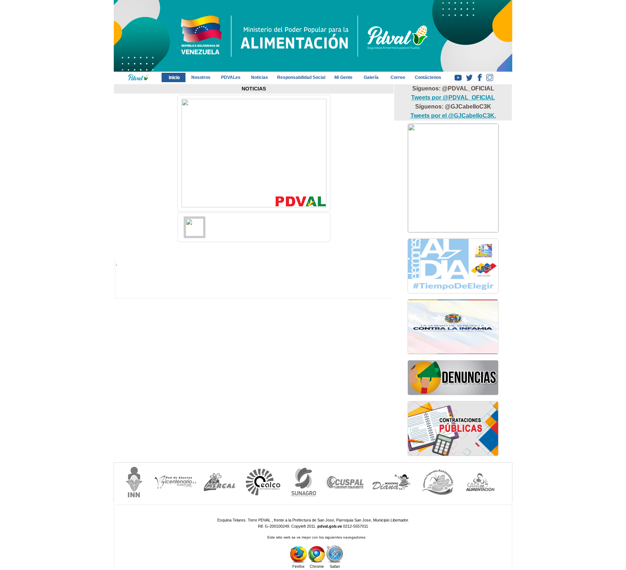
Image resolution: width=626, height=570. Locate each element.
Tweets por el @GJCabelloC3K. (453, 116)
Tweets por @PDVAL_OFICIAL (453, 97)
